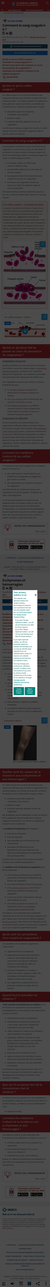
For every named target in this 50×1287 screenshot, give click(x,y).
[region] (25, 643)
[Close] (35, 595)
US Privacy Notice (25, 612)
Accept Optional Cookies (19, 691)
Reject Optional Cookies (30, 691)
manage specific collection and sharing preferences (21, 682)
